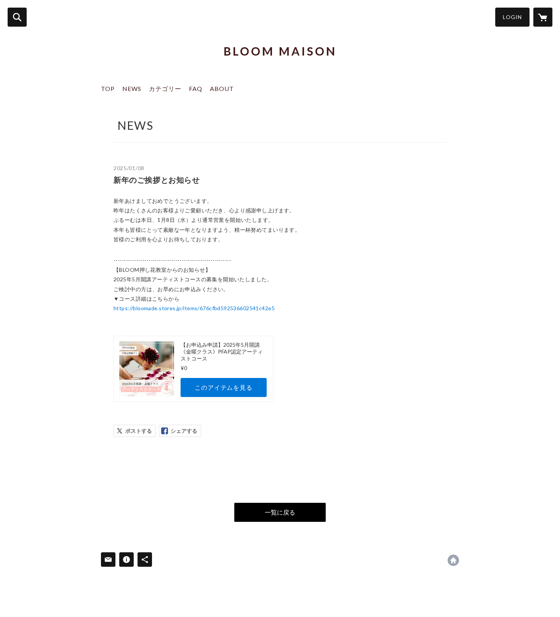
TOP (108, 88)
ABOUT (222, 88)
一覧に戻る (280, 512)
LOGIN (512, 17)
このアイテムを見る (223, 387)
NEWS (131, 88)
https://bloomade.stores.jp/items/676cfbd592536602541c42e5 (194, 308)
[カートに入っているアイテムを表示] (542, 17)
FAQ (195, 88)
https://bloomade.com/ (453, 560)
